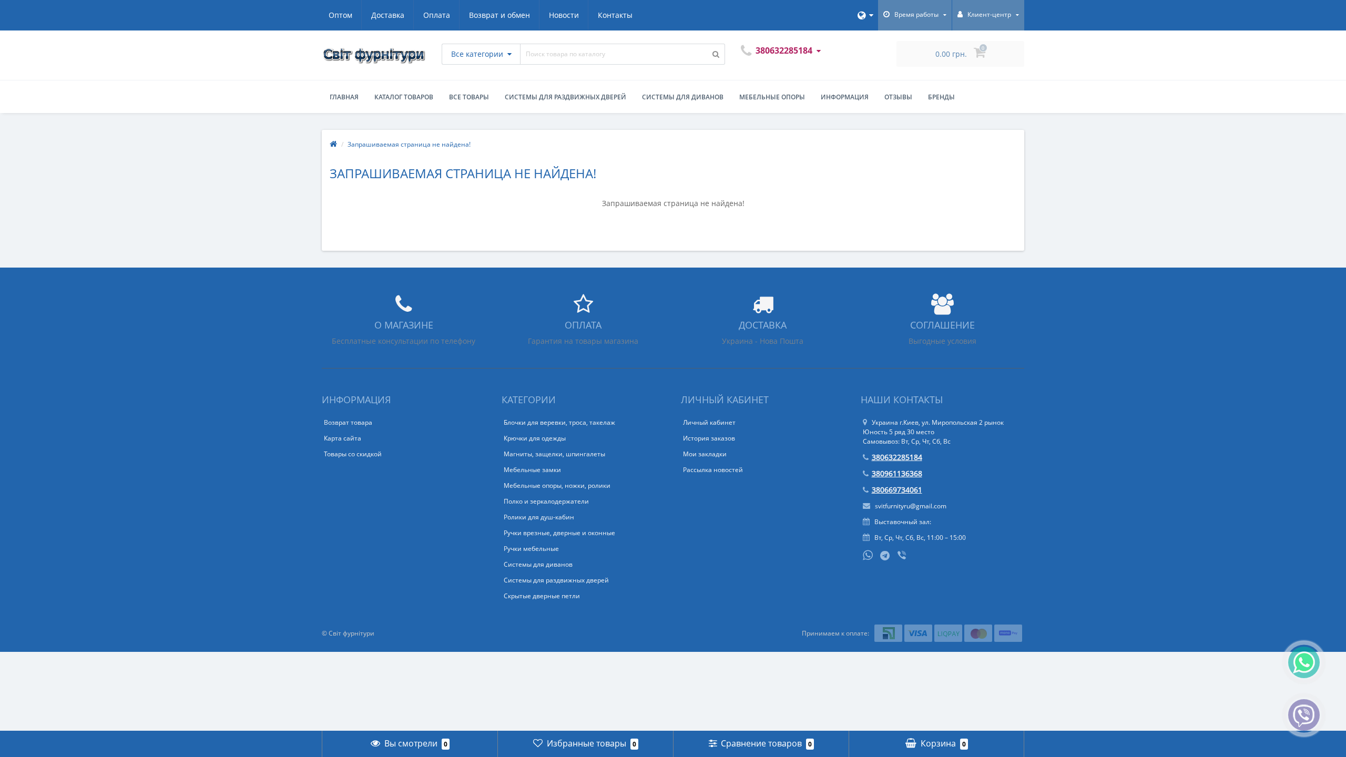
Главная (344, 97)
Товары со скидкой (353, 453)
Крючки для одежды (535, 438)
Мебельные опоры (772, 97)
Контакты (615, 15)
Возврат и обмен (499, 15)
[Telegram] (885, 556)
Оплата (436, 15)
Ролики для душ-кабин (539, 517)
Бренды (941, 97)
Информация (845, 97)
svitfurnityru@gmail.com (909, 506)
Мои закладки (705, 453)
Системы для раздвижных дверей (565, 97)
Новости (564, 15)
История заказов (709, 438)
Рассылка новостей (713, 469)
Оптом (340, 15)
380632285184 (897, 457)
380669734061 (897, 490)
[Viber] (903, 556)
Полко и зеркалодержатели (546, 501)
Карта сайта (342, 438)
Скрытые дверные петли (542, 595)
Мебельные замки (532, 469)
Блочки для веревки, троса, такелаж (559, 422)
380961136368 (897, 473)
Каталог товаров (403, 97)
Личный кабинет (709, 422)
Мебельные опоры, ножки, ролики (557, 485)
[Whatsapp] (868, 554)
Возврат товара (348, 422)
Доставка (387, 15)
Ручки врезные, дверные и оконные (559, 532)
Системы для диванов (682, 97)
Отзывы (898, 97)
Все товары (469, 97)
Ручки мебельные (531, 548)
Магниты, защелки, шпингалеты (554, 453)
